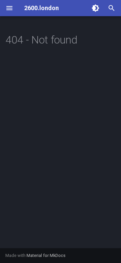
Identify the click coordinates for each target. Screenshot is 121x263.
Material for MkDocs (46, 255)
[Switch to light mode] (95, 8)
